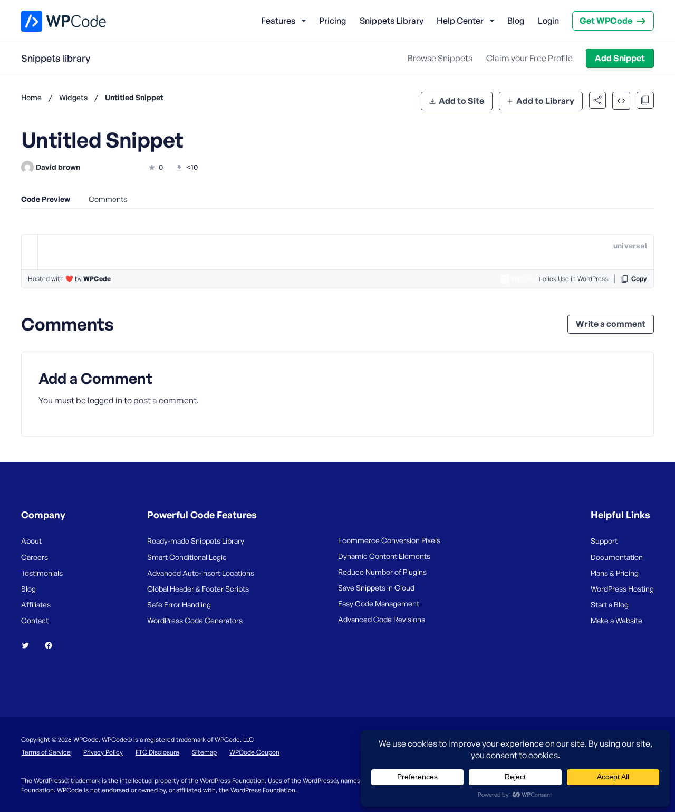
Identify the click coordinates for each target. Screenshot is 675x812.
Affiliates (36, 604)
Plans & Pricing (615, 572)
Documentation (617, 557)
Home (31, 97)
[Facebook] (52, 645)
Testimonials (42, 572)
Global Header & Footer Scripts (198, 588)
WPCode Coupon (254, 752)
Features (278, 20)
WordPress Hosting (622, 588)
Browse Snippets (440, 58)
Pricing (332, 20)
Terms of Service (46, 752)
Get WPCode (606, 20)
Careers (34, 557)
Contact (35, 620)
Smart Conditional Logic (187, 557)
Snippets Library (391, 20)
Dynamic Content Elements (384, 556)
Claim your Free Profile (529, 58)
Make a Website (616, 620)
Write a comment (610, 323)
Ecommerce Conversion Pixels (389, 540)
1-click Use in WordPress (573, 279)
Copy (639, 279)
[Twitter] (29, 645)
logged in (105, 400)
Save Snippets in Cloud (376, 587)
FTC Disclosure (157, 752)
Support (604, 540)
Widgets (73, 97)
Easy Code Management (378, 603)
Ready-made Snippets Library (195, 540)
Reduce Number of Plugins (382, 571)
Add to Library (545, 100)
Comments (108, 199)
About (31, 540)
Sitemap (204, 752)
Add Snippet (620, 58)
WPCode (97, 279)
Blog (515, 20)
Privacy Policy (103, 752)
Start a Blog (610, 604)
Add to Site (461, 100)
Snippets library (55, 58)
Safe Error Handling (179, 604)
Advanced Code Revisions (381, 619)
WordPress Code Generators (195, 620)
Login (548, 20)
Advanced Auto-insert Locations (200, 572)
